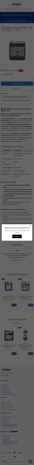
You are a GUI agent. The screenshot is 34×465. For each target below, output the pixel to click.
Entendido (17, 236)
